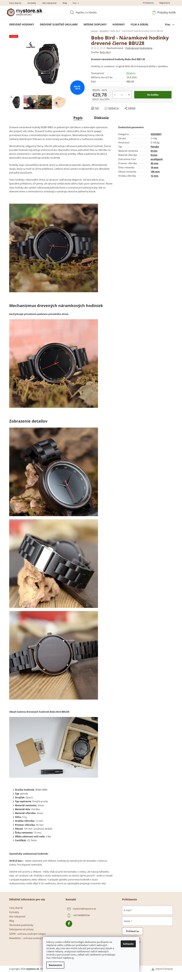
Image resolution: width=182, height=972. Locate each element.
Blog (65, 3)
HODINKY (156, 134)
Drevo (154, 150)
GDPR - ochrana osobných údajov (27, 933)
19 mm (154, 167)
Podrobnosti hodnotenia (138, 48)
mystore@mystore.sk (84, 908)
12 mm (154, 175)
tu (73, 957)
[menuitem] (21, 24)
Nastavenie (55, 965)
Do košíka (153, 94)
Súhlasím (128, 943)
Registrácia (164, 2)
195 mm (155, 171)
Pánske (155, 146)
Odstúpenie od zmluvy (21, 929)
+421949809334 (81, 915)
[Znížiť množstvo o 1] (115, 94)
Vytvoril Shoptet (164, 968)
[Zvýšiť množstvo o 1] (129, 94)
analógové (157, 159)
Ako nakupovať (49, 3)
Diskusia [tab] (101, 117)
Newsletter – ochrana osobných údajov (30, 938)
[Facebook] (69, 923)
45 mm (154, 163)
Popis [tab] (78, 117)
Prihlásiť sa (132, 931)
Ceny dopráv (15, 3)
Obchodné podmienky (21, 925)
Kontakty (32, 3)
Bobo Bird (105, 52)
